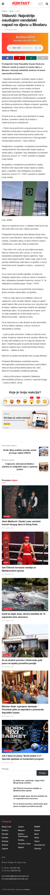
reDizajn (27, 889)
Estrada (5, 834)
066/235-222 (15, 870)
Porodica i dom (24, 843)
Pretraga (5, 769)
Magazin (21, 830)
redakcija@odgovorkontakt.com (16, 879)
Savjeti (37, 830)
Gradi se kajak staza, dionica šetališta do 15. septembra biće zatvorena (24, 615)
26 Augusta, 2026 (8, 528)
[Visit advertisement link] (25, 419)
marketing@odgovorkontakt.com (16, 876)
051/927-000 (15, 868)
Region (21, 847)
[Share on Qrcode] (19, 58)
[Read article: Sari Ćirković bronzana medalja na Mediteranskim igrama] (25, 548)
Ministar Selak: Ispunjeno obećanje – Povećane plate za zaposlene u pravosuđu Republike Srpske (23, 709)
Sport (6, 562)
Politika (21, 840)
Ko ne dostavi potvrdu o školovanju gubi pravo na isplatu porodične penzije (22, 662)
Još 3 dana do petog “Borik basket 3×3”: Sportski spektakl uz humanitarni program (23, 757)
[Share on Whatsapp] (31, 58)
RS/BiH (17, 11)
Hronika (5, 837)
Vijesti (11, 11)
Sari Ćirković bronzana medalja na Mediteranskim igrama (19, 569)
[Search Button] (47, 3)
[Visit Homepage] (21, 3)
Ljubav (21, 826)
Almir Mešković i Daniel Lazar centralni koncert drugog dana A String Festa (21, 523)
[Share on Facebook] (7, 58)
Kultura (7, 516)
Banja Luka (8, 609)
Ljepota (5, 848)
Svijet (36, 837)
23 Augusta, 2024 (11, 29)
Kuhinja (5, 841)
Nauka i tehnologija (23, 835)
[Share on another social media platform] (42, 58)
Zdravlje (37, 848)
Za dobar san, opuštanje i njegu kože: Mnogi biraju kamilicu (29, 781)
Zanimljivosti (39, 845)
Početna (4, 11)
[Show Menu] (3, 3)
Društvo (5, 830)
